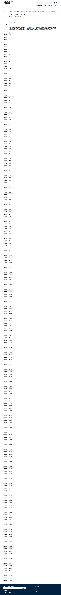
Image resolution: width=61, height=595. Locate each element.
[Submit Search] (52, 3)
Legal (36, 591)
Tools (45, 5)
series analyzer (42, 29)
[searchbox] (44, 3)
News (49, 5)
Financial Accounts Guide (30, 27)
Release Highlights (31, 28)
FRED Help (36, 589)
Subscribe (23, 588)
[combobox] (43, 3)
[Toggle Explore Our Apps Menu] (54, 2)
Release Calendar (39, 5)
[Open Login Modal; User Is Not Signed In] (56, 2)
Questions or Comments (38, 587)
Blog (52, 5)
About (55, 5)
